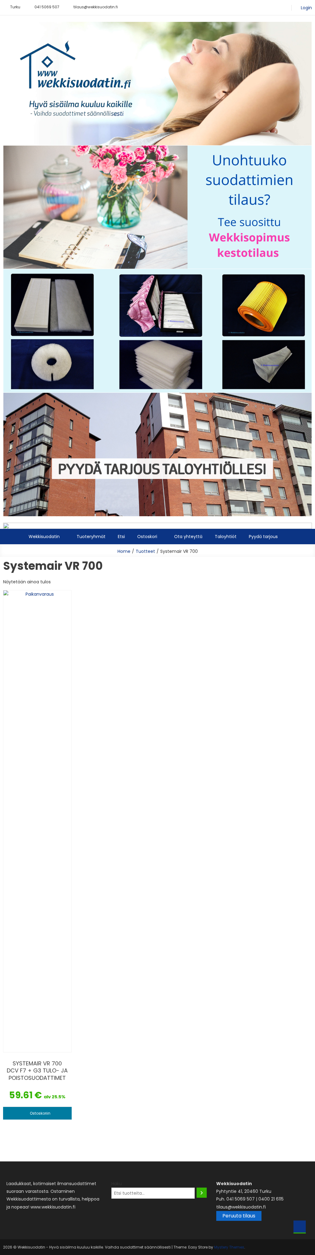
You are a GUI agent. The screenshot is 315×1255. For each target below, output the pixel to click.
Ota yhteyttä (188, 536)
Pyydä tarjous (263, 536)
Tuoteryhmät (91, 536)
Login (306, 8)
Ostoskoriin (40, 1113)
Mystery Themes (229, 1247)
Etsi (121, 536)
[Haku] (202, 1193)
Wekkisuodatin (44, 536)
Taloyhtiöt (226, 536)
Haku (116, 1184)
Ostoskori (147, 536)
